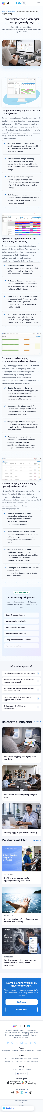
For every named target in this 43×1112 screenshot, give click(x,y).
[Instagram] (12, 1042)
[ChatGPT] (12, 1092)
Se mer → (37, 840)
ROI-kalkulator (30, 1051)
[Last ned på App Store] (14, 1082)
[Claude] (17, 1092)
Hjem (3, 11)
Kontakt (21, 1069)
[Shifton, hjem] (21, 1026)
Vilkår (21, 1103)
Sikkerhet (19, 1062)
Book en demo (21, 1009)
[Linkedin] (21, 1042)
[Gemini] (25, 1092)
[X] (17, 1042)
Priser (21, 1051)
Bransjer (15, 1051)
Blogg (7, 1058)
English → (10, 1108)
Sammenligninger (17, 1058)
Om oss (14, 1069)
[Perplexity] (21, 1092)
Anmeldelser (9, 1062)
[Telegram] (35, 1042)
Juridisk (28, 1069)
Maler (39, 1051)
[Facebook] (8, 1042)
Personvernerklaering (21, 1100)
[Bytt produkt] (24, 3)
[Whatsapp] (26, 1042)
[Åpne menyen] (38, 3)
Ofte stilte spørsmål (31, 1058)
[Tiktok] (31, 1042)
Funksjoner (11, 11)
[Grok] (30, 1092)
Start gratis (21, 1002)
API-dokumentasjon (31, 1062)
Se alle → (37, 722)
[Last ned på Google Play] (29, 1082)
